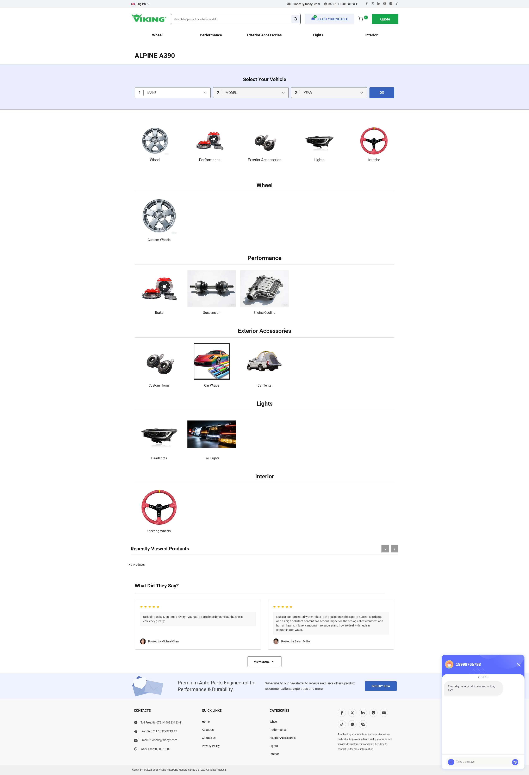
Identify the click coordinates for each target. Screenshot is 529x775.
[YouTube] (384, 713)
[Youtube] (384, 4)
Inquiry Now (381, 686)
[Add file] (451, 762)
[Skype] (363, 724)
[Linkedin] (378, 4)
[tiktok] (396, 4)
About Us (208, 729)
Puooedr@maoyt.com (306, 4)
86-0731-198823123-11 (167, 722)
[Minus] (518, 664)
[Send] (515, 762)
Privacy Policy (211, 745)
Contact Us (209, 737)
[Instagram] (390, 4)
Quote (385, 19)
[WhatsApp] (352, 724)
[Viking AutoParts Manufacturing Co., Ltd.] (149, 22)
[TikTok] (342, 724)
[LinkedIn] (363, 713)
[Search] (295, 19)
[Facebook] (366, 4)
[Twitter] (372, 4)
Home (206, 721)
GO (382, 93)
